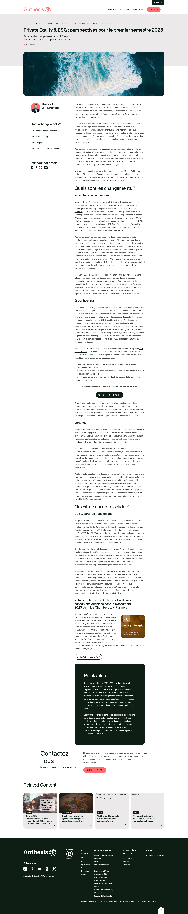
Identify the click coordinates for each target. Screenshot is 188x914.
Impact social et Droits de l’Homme (74, 5)
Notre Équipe (85, 868)
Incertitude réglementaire (46, 131)
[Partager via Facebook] (37, 167)
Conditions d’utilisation (88, 901)
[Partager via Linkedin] (33, 167)
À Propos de (111, 9)
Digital (96, 862)
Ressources (138, 9)
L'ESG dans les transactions (47, 148)
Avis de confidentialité (127, 901)
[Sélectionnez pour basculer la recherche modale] (163, 10)
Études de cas (127, 858)
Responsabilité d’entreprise (146, 901)
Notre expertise (102, 850)
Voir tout (64, 8)
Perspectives (39, 23)
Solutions (124, 9)
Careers (83, 874)
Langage (39, 142)
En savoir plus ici (87, 657)
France (157, 2)
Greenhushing (42, 137)
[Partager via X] (41, 167)
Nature (96, 887)
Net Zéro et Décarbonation (103, 883)
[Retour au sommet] (161, 910)
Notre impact (85, 871)
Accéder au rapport (108, 395)
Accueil (27, 23)
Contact (152, 9)
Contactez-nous (93, 770)
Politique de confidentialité (108, 901)
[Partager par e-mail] (47, 167)
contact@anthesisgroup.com (154, 855)
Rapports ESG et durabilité (103, 896)
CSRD (82, 290)
